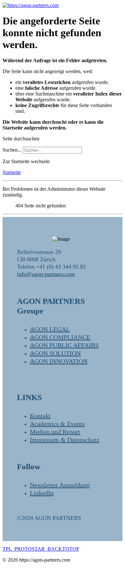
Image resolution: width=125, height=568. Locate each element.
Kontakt (40, 415)
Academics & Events (57, 423)
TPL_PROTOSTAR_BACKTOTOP (41, 549)
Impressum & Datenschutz (64, 439)
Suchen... (12, 150)
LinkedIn (42, 493)
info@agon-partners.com (46, 274)
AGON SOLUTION (55, 353)
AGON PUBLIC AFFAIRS (64, 345)
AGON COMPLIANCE (60, 337)
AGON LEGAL (50, 329)
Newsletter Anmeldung (60, 485)
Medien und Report (55, 431)
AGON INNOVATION (59, 361)
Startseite (12, 172)
